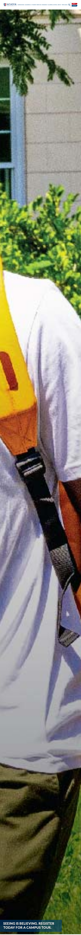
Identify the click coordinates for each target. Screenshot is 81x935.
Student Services (36, 4)
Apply (74, 3)
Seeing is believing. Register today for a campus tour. (28, 925)
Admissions (21, 4)
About (59, 4)
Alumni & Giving (52, 4)
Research (44, 4)
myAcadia (65, 4)
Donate (74, 5)
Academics (28, 4)
